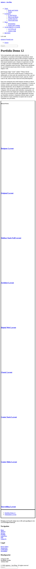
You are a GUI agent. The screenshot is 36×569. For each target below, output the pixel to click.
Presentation (11, 23)
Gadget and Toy (13, 18)
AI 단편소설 (12, 29)
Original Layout (7, 193)
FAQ (2, 537)
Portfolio (3, 534)
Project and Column (14, 25)
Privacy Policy (4, 546)
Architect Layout (7, 283)
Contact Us (3, 539)
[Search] (9, 46)
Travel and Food (13, 20)
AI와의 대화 (12, 31)
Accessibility (4, 551)
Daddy (10, 12)
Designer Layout (7, 148)
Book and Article (13, 10)
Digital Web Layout (8, 327)
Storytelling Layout (8, 507)
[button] (6, 42)
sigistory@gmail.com (7, 39)
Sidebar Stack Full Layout (11, 238)
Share (6, 22)
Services (3, 533)
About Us (3, 531)
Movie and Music (13, 17)
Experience (7, 13)
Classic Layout (6, 372)
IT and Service (12, 15)
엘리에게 (7, 33)
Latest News (4, 536)
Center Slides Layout (9, 462)
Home (2, 530)
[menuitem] (19, 10)
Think (6, 8)
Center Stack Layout (9, 417)
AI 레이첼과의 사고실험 (12, 27)
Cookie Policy (4, 549)
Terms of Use (4, 548)
